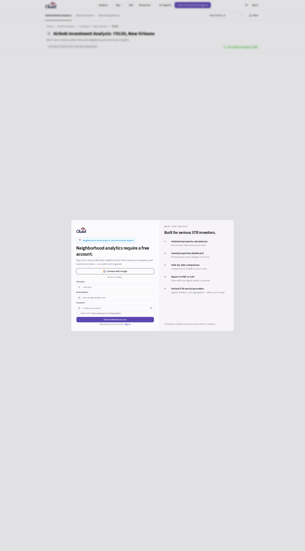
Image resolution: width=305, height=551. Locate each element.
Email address (82, 292)
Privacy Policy (115, 313)
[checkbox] (77, 313)
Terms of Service (99, 313)
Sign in (127, 324)
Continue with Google (117, 271)
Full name (80, 282)
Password (80, 303)
